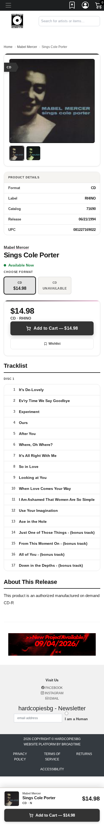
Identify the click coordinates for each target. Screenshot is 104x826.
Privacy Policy (20, 756)
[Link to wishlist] (72, 6)
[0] (99, 6)
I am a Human (76, 719)
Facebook (54, 688)
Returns (84, 754)
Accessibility (52, 769)
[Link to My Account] (85, 6)
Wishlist (55, 344)
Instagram (53, 693)
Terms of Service (52, 756)
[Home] (17, 21)
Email (54, 698)
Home (8, 47)
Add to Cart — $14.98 (56, 328)
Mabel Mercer (27, 47)
